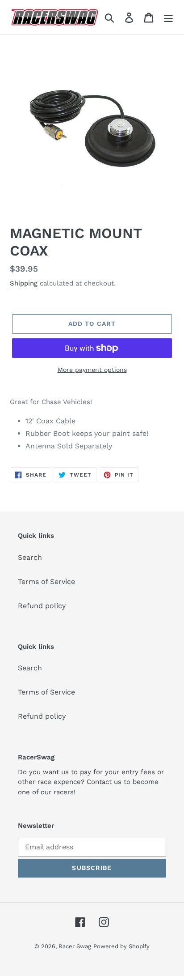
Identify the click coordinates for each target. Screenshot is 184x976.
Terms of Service (46, 581)
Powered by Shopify (121, 946)
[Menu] (168, 17)
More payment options (92, 369)
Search (30, 557)
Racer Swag (75, 946)
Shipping (24, 283)
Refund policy (42, 605)
